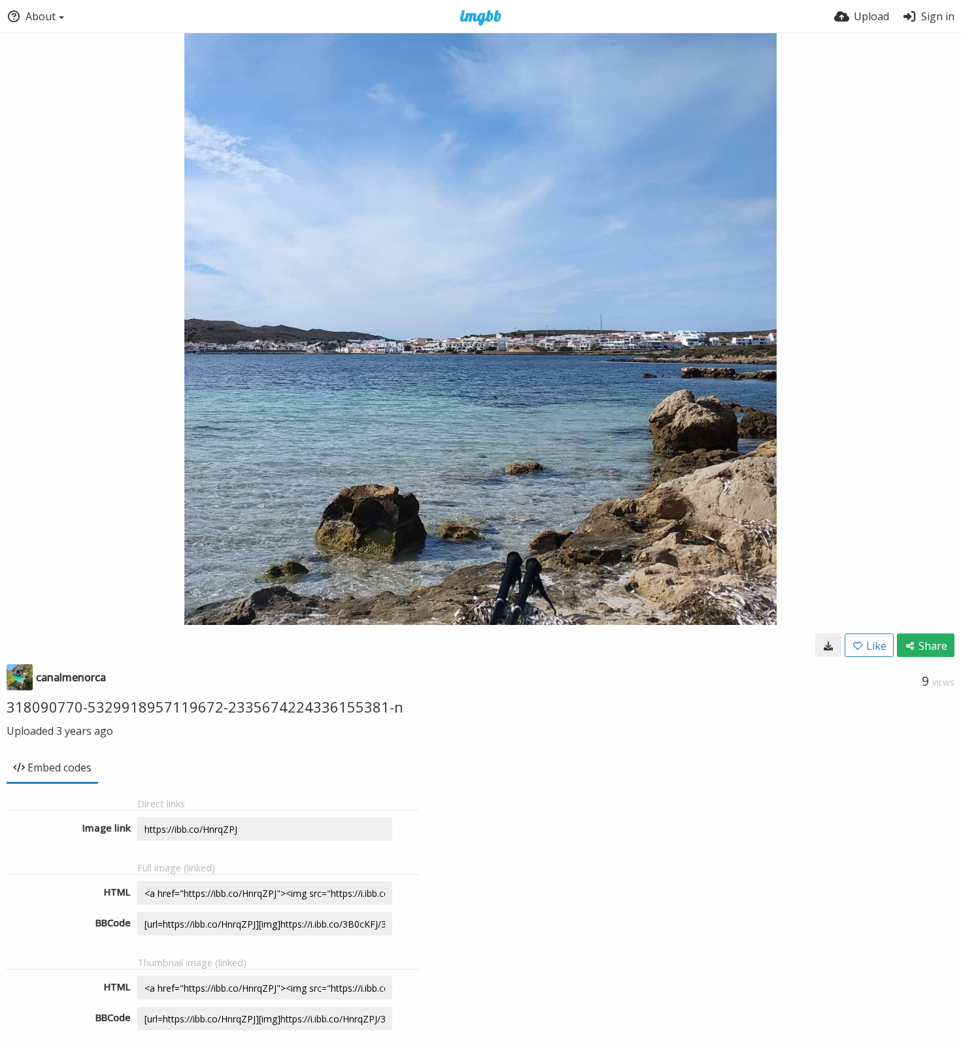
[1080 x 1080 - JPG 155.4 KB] (828, 645)
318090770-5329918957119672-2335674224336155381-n (205, 706)
